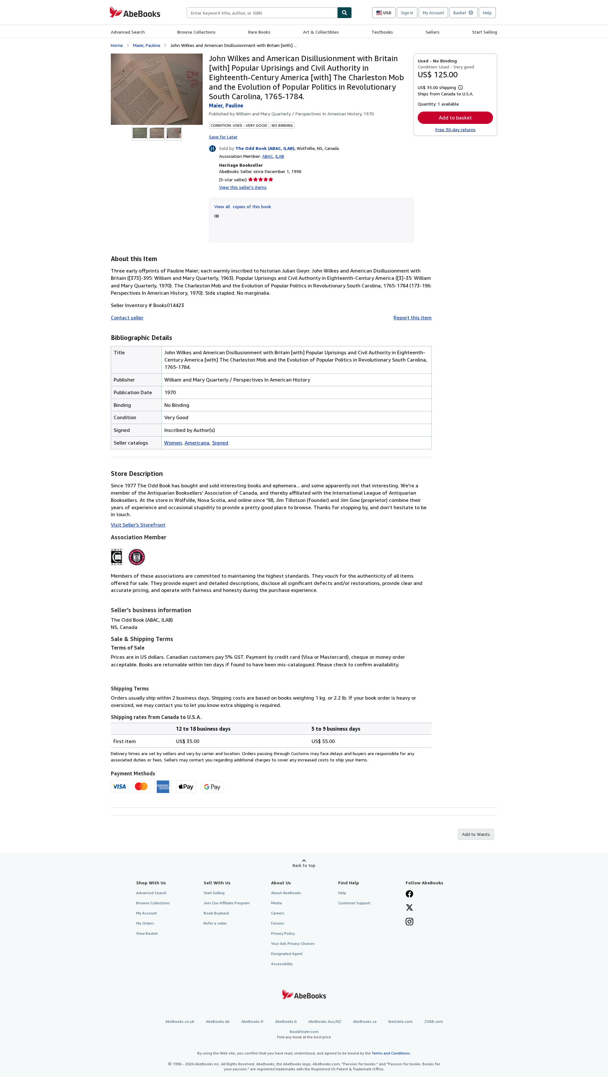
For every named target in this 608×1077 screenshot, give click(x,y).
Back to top (304, 865)
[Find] (345, 12)
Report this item (413, 317)
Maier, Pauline (146, 45)
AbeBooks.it (286, 1021)
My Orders (145, 923)
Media (276, 903)
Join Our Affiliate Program (227, 903)
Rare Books (259, 32)
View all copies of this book (242, 206)
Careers (277, 913)
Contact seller (127, 317)
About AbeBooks (286, 892)
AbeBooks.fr (252, 1021)
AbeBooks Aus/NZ (324, 1021)
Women (173, 442)
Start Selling (484, 32)
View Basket (147, 933)
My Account (433, 12)
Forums (277, 923)
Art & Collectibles (321, 32)
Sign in (407, 12)
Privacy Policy (283, 933)
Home (117, 45)
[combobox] (262, 12)
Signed (220, 442)
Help (487, 12)
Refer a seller (215, 923)
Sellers (433, 32)
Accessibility (282, 963)
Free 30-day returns (455, 129)
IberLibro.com (400, 1021)
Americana (197, 442)
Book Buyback (216, 913)
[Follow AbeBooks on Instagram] (409, 922)
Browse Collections (196, 32)
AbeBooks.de (218, 1021)
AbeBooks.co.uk (179, 1021)
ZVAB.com (433, 1021)
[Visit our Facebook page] (409, 894)
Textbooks (382, 32)
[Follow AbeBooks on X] (409, 908)
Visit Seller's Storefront (138, 525)
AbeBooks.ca (365, 1021)
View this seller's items (243, 187)
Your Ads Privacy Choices (293, 943)
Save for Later (223, 136)
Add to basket (455, 117)
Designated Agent (286, 953)
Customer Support (354, 903)
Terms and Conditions (391, 1053)
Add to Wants (476, 834)
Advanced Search (128, 32)
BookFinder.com (304, 1034)
